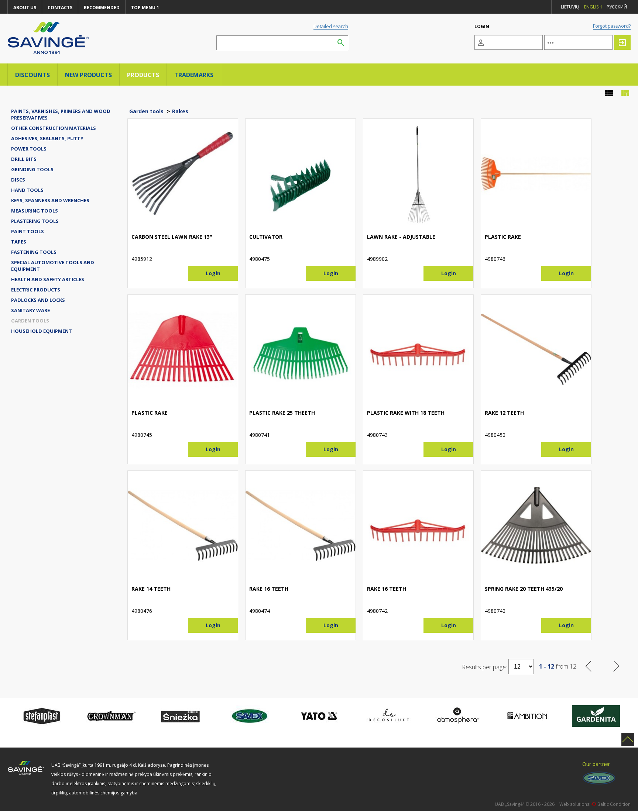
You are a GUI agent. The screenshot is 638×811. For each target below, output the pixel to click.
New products (88, 75)
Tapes (18, 241)
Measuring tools (34, 210)
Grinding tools (32, 169)
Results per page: (484, 667)
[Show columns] (625, 93)
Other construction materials (53, 128)
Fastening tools (33, 252)
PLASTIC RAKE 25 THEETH (282, 412)
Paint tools (27, 231)
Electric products (35, 289)
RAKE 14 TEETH (151, 588)
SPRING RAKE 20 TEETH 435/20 (524, 588)
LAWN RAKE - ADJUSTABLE (401, 236)
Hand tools (27, 190)
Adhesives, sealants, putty (47, 138)
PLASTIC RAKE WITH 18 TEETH (406, 412)
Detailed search (330, 26)
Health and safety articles (47, 279)
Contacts (60, 7)
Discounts (32, 75)
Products (143, 75)
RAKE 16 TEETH (268, 588)
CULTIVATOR (265, 236)
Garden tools (30, 320)
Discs (18, 179)
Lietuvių (570, 7)
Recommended (102, 7)
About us (24, 7)
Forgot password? (612, 26)
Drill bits (24, 159)
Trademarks (193, 75)
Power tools (29, 148)
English (593, 7)
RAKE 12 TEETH (504, 412)
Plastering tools (35, 221)
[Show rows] (608, 93)
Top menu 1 (145, 7)
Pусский (617, 7)
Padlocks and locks (38, 300)
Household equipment (41, 331)
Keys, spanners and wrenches (50, 200)
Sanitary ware (30, 310)
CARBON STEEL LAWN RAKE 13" (171, 236)
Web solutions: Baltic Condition (595, 804)
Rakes (180, 111)
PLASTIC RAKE (503, 236)
